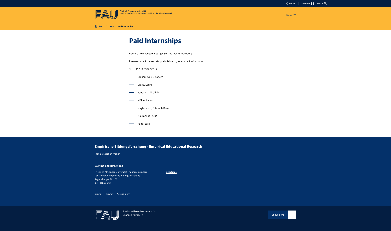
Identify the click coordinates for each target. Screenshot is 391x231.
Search (319, 3)
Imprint (98, 194)
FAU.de (292, 3)
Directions (171, 172)
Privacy (109, 194)
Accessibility (123, 194)
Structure (305, 3)
